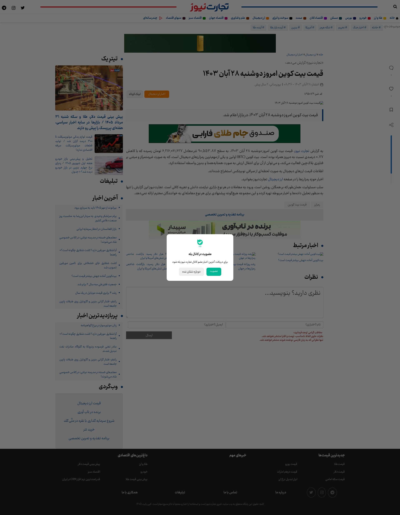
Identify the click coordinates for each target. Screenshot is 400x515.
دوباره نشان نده (191, 271)
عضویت (214, 271)
